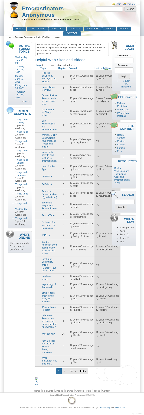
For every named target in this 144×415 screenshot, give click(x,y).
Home (19, 28)
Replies (62, 68)
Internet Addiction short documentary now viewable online (49, 248)
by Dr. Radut (137, 413)
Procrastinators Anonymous (43, 11)
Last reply (99, 68)
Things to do (21, 132)
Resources (28, 37)
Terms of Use (119, 407)
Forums (75, 28)
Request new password (126, 84)
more (27, 101)
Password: (124, 65)
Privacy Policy (104, 407)
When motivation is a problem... (49, 361)
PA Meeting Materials (123, 114)
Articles (57, 28)
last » (83, 371)
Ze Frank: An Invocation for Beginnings (48, 225)
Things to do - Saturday (21, 174)
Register (131, 4)
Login (118, 4)
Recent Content (121, 136)
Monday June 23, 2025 (19, 79)
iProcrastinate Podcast (49, 308)
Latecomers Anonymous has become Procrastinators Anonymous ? (49, 321)
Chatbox (92, 28)
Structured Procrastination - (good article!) (49, 194)
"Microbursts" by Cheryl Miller (48, 112)
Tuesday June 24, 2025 (19, 69)
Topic (43, 68)
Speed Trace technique (48, 88)
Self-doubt (47, 184)
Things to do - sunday (21, 121)
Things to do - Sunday (21, 161)
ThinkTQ (46, 235)
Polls (109, 28)
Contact (72, 33)
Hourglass (47, 176)
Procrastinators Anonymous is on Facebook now (49, 99)
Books (124, 28)
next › (73, 371)
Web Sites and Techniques (121, 172)
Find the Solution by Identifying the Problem (49, 77)
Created (73, 68)
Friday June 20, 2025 (21, 87)
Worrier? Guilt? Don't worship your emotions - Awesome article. (49, 141)
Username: (124, 55)
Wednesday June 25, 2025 (21, 60)
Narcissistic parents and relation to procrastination (49, 156)
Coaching (119, 176)
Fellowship (37, 28)
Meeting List (123, 109)
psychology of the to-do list (49, 286)
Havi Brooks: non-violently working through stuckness (48, 346)
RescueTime (48, 215)
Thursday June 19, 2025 (20, 94)
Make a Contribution (123, 105)
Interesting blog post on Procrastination (49, 205)
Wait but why (48, 333)
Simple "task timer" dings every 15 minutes (48, 297)
